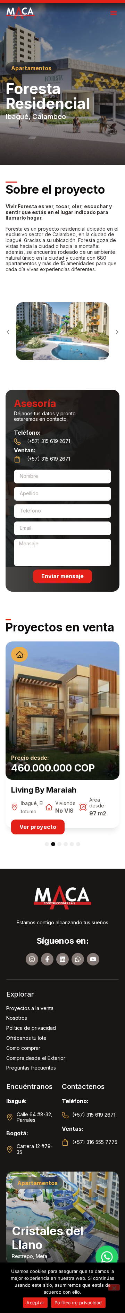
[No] (114, 1287)
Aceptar (35, 1302)
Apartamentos (37, 1183)
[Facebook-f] (47, 959)
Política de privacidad (78, 1302)
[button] (113, 13)
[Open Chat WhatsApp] (106, 1257)
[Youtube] (93, 959)
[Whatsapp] (78, 959)
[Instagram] (32, 959)
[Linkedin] (62, 959)
